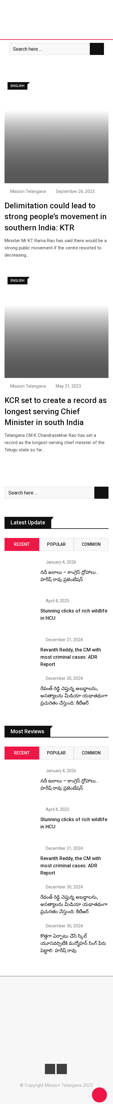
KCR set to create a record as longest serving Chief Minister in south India (56, 411)
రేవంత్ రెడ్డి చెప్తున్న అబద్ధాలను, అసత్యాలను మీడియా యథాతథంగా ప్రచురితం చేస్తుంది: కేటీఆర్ (74, 696)
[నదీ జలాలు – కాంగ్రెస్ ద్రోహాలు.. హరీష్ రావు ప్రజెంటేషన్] (20, 575)
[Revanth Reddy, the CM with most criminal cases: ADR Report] (20, 653)
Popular (56, 544)
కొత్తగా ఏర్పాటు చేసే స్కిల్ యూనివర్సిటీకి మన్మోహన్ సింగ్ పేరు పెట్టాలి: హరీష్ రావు (73, 943)
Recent (22, 544)
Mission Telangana (28, 191)
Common (91, 544)
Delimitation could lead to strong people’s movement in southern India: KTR (56, 216)
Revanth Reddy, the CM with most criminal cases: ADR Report (70, 657)
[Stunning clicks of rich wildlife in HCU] (20, 614)
